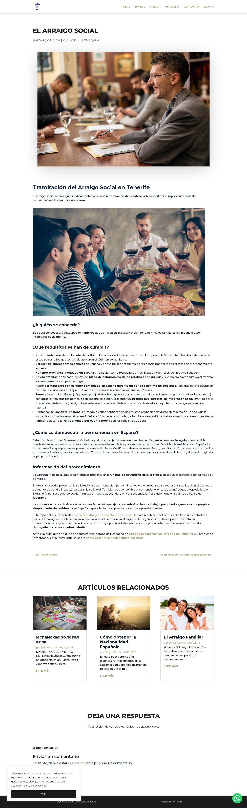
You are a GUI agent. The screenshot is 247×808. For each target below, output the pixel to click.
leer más (43, 671)
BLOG (207, 7)
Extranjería (90, 40)
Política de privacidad (34, 785)
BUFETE (140, 7)
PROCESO (172, 7)
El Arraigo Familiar (183, 637)
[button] (237, 798)
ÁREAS (154, 7)
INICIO (127, 7)
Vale (43, 794)
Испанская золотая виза (57, 639)
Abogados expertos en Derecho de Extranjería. (163, 534)
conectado (76, 763)
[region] (44, 783)
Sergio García (49, 40)
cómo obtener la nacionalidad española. (115, 538)
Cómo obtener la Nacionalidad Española (118, 642)
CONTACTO (191, 7)
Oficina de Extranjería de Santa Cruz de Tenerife (104, 515)
